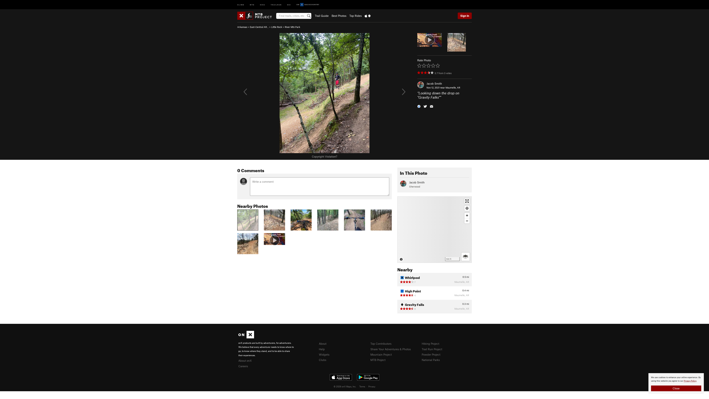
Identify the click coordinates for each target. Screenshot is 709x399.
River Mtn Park (292, 26)
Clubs (322, 360)
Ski (289, 4)
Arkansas (242, 26)
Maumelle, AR (453, 87)
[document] (676, 383)
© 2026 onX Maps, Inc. (345, 386)
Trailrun (276, 4)
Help (322, 349)
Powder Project (431, 354)
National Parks (431, 360)
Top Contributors (380, 343)
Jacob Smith (434, 83)
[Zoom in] (467, 215)
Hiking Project (430, 343)
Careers (243, 366)
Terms (362, 386)
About (322, 343)
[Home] (256, 16)
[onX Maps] (246, 337)
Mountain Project (381, 354)
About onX (245, 360)
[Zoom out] (467, 221)
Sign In (464, 15)
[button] (419, 106)
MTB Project (378, 360)
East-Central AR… (259, 26)
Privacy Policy (690, 381)
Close (676, 388)
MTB (252, 4)
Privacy (371, 386)
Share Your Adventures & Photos (390, 349)
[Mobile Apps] (368, 15)
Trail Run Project (432, 349)
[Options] (465, 257)
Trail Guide (322, 15)
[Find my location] (467, 208)
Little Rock (276, 26)
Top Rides (355, 15)
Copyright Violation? (324, 156)
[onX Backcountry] (308, 5)
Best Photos (339, 15)
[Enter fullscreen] (467, 201)
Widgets (324, 354)
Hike (262, 4)
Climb (240, 4)
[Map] (435, 230)
